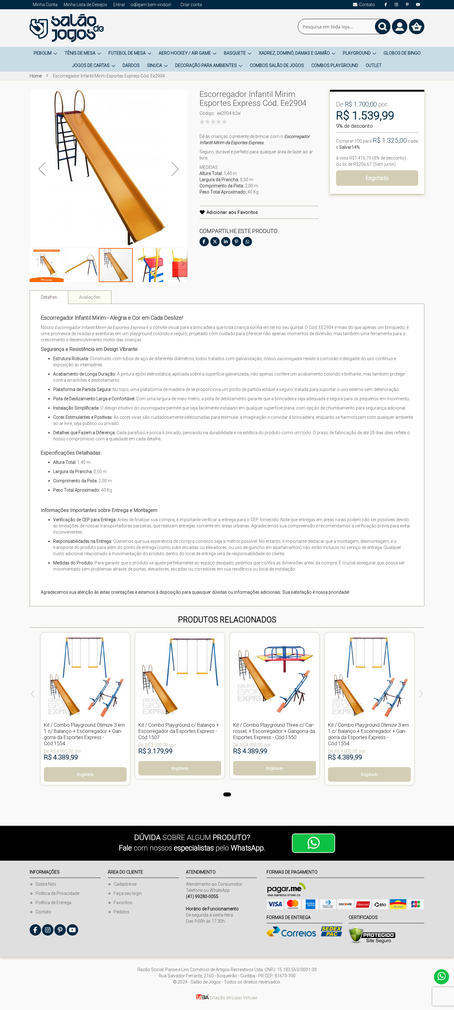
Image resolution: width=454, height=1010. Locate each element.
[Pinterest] (407, 4)
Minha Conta (45, 4)
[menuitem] (45, 53)
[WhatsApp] (247, 241)
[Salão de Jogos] (67, 28)
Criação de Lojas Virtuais (233, 997)
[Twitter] (215, 241)
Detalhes (49, 297)
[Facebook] (385, 4)
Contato (43, 912)
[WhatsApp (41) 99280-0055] (313, 843)
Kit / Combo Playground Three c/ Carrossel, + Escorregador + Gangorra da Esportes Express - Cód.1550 (274, 731)
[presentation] (33, 694)
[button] (42, 168)
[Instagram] (396, 4)
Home (36, 76)
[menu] (227, 59)
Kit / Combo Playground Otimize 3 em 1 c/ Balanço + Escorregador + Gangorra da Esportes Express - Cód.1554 (84, 734)
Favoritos (123, 902)
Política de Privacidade (57, 893)
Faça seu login (128, 893)
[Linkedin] (225, 241)
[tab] (49, 297)
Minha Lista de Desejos (85, 4)
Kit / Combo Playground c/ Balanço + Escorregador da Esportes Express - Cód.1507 (178, 731)
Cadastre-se (125, 884)
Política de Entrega (53, 902)
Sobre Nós (46, 884)
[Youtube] (418, 4)
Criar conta (191, 4)
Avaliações (89, 297)
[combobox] (344, 26)
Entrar (119, 4)
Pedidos (121, 912)
